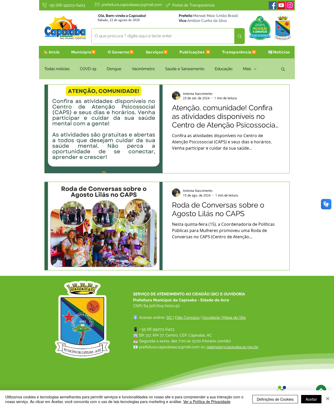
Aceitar (311, 399)
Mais (247, 68)
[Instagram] (290, 5)
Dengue (114, 68)
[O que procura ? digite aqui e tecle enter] (239, 36)
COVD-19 (88, 68)
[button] (84, 52)
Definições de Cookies (275, 399)
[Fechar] (328, 399)
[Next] (321, 390)
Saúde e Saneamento (184, 68)
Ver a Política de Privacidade (206, 401)
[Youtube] (281, 5)
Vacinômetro (143, 68)
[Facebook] (273, 5)
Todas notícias (56, 68)
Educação (223, 68)
